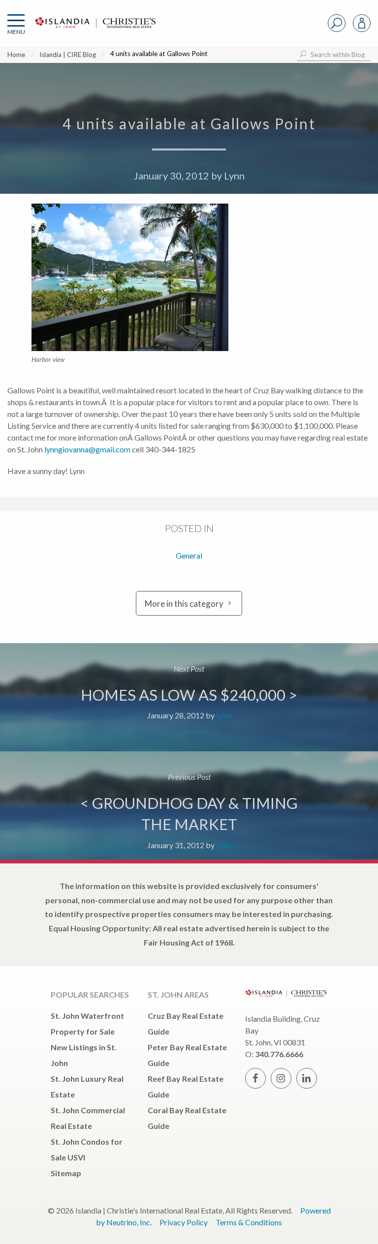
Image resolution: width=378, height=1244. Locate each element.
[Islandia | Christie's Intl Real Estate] (94, 30)
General (189, 555)
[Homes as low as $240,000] (189, 697)
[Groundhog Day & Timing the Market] (189, 805)
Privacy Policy (183, 1222)
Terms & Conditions (249, 1222)
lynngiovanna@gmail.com (87, 449)
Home (16, 55)
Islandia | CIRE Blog (67, 55)
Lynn (234, 175)
